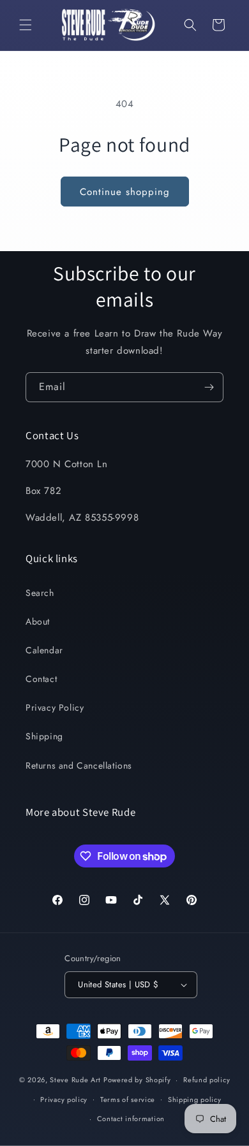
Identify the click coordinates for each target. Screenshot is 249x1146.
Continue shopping (125, 192)
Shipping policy (195, 1099)
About (38, 621)
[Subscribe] (209, 387)
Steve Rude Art (75, 1080)
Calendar (44, 650)
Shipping (44, 736)
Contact (41, 678)
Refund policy (206, 1080)
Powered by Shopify (137, 1080)
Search (40, 592)
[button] (25, 25)
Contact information (131, 1118)
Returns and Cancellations (79, 765)
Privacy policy (63, 1099)
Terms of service (127, 1099)
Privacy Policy (55, 707)
